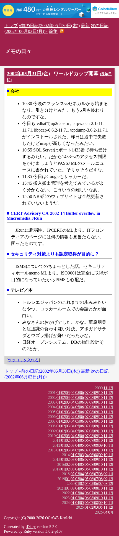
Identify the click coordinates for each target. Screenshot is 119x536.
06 (82, 392)
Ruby (28, 531)
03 (68, 392)
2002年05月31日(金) (28, 73)
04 (72, 392)
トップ (11, 25)
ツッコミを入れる (23, 360)
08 (91, 392)
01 (58, 392)
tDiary (31, 526)
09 (96, 392)
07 (87, 392)
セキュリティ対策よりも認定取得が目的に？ (55, 254)
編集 (53, 31)
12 (110, 387)
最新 (85, 25)
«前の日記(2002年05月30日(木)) (49, 25)
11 (105, 387)
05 (77, 392)
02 (63, 392)
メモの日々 (18, 51)
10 (101, 392)
